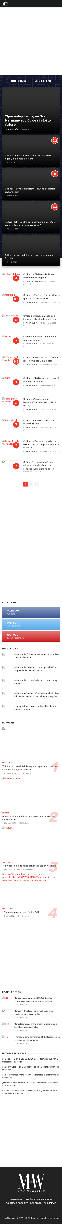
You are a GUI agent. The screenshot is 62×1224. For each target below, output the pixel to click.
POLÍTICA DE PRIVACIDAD (39, 1199)
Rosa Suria (31, 302)
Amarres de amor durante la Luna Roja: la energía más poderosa (28, 817)
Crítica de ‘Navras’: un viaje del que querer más (39, 338)
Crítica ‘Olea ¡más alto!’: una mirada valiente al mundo (38, 464)
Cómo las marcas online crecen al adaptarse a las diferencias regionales (35, 1025)
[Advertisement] (31, 43)
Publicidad (50, 1203)
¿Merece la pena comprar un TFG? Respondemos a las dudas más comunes (37, 1038)
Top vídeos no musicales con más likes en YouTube (29, 865)
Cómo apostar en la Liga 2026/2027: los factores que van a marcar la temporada (33, 999)
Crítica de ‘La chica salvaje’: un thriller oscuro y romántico (35, 682)
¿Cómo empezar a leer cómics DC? (20, 912)
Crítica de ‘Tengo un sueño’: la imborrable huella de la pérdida (39, 317)
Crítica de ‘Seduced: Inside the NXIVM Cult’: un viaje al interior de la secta (41, 444)
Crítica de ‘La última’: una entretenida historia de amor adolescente (37, 656)
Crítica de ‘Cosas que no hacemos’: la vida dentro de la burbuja (39, 402)
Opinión (5, 812)
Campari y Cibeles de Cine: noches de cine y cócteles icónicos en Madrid (34, 1012)
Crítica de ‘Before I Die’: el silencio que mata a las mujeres (41, 297)
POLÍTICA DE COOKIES (17, 1203)
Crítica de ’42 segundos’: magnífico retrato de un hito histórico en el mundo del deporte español (37, 695)
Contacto (36, 1203)
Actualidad (7, 763)
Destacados (7, 909)
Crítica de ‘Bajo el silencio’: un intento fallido (39, 422)
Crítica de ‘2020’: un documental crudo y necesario (41, 380)
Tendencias (7, 862)
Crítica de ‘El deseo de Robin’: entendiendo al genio (39, 276)
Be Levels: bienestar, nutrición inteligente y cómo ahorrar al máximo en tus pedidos (29, 1092)
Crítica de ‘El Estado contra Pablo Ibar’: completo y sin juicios (41, 359)
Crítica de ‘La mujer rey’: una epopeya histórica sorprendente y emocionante (36, 669)
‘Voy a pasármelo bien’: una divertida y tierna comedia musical (35, 708)
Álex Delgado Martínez (38, 469)
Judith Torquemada (36, 281)
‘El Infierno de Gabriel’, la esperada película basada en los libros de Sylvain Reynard (30, 768)
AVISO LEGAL (17, 1199)
